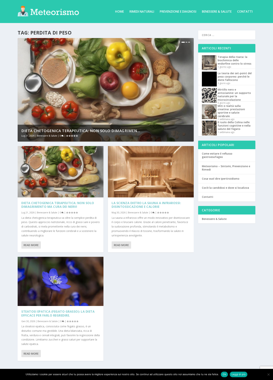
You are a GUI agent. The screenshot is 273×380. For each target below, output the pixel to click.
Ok (224, 374)
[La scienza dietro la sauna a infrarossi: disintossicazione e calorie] (151, 171)
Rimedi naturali (141, 12)
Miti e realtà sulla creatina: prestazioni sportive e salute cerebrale (231, 111)
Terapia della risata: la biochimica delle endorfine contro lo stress (234, 60)
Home (119, 12)
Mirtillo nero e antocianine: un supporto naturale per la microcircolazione (234, 94)
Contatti (245, 12)
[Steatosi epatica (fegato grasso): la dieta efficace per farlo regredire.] (60, 281)
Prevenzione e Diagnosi (178, 12)
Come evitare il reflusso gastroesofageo (217, 155)
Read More (31, 245)
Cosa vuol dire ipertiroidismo (220, 178)
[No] (268, 374)
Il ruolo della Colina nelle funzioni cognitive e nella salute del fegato (234, 125)
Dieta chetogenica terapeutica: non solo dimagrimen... (80, 130)
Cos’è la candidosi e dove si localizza (225, 187)
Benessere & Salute (217, 12)
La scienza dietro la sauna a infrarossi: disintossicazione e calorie (146, 205)
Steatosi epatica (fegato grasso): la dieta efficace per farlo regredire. (58, 313)
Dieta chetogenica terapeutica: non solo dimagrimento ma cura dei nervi (57, 205)
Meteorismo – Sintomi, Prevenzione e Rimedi (226, 167)
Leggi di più (239, 374)
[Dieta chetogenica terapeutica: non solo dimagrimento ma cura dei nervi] (60, 171)
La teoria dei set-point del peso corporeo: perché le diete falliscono (235, 76)
